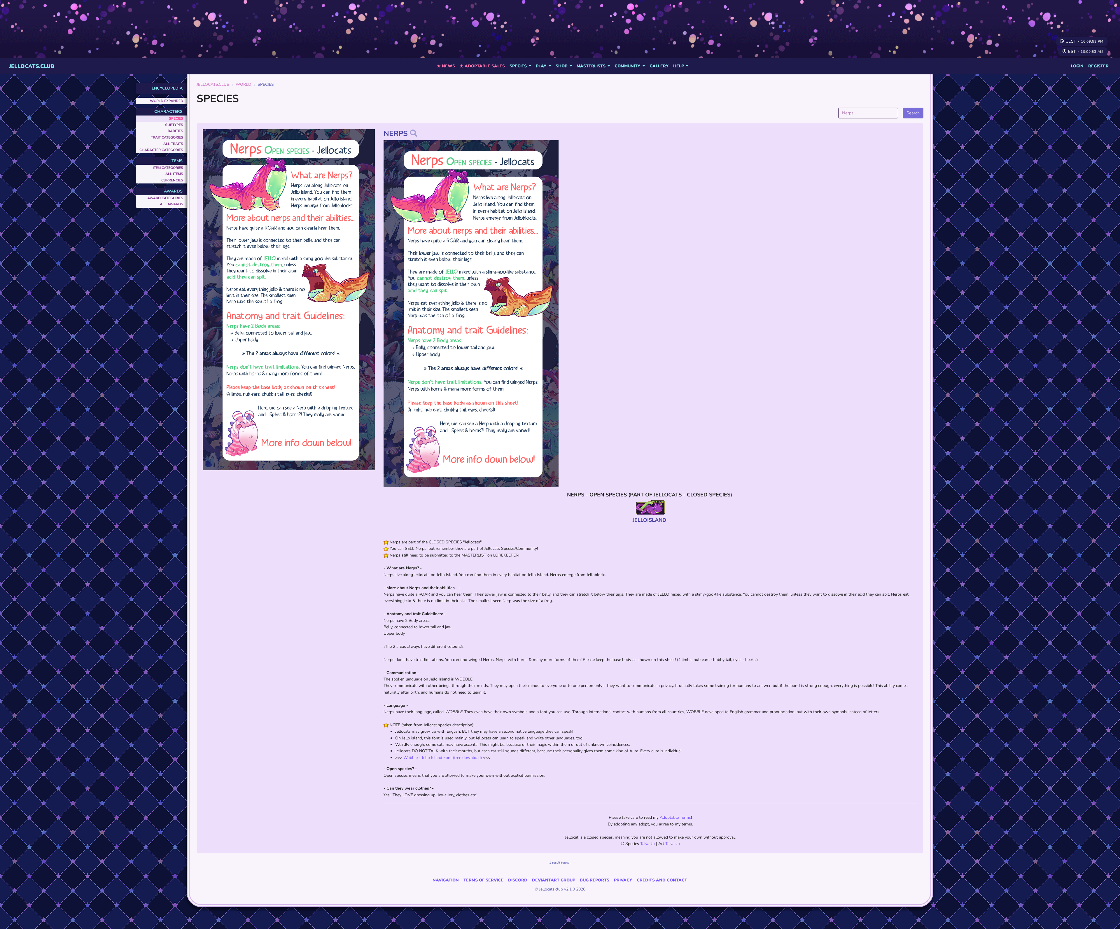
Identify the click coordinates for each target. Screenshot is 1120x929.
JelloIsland (649, 520)
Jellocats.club (31, 66)
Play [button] (541, 66)
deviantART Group (553, 880)
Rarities (175, 131)
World (243, 84)
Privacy (623, 880)
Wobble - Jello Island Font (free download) (442, 757)
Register (1098, 66)
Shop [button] (562, 66)
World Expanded (166, 101)
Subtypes (174, 125)
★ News (446, 66)
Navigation (446, 880)
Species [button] (519, 66)
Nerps (396, 134)
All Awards (171, 204)
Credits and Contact (662, 880)
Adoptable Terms (675, 817)
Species (176, 118)
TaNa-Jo (647, 843)
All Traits (173, 143)
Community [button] (628, 66)
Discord (517, 880)
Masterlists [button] (592, 66)
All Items (174, 174)
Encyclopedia (167, 88)
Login (1077, 66)
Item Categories (168, 167)
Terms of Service (483, 880)
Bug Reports (594, 880)
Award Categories (165, 198)
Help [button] (679, 66)
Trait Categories (167, 137)
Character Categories (161, 150)
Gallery (659, 66)
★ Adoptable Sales (482, 66)
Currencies (172, 180)
